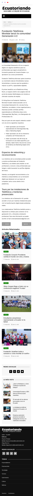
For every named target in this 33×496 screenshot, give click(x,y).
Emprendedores (6, 462)
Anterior (7, 224)
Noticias (23, 40)
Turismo (4, 474)
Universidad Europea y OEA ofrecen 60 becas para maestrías (21, 393)
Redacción (5, 40)
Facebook (2, 2)
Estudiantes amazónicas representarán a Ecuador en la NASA (14, 320)
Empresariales (5, 466)
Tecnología (4, 470)
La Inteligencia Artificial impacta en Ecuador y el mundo (20, 409)
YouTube (7, 2)
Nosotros (4, 493)
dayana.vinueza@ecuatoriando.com (15, 441)
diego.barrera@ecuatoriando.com (15, 445)
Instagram (5, 2)
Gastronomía (5, 477)
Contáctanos (11, 493)
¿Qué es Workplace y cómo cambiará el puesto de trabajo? (21, 385)
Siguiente (26, 224)
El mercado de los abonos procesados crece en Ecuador (20, 401)
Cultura (4, 481)
